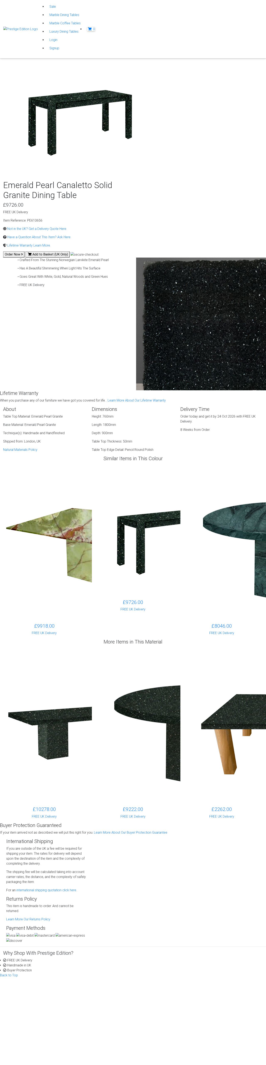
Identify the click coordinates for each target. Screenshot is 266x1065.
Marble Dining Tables (64, 15)
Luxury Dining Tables (64, 31)
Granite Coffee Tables (94, 989)
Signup (54, 48)
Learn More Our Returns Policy (28, 919)
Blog (214, 989)
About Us (18, 989)
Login (53, 40)
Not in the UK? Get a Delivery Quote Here (36, 229)
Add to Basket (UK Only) (50, 254)
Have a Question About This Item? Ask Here (38, 237)
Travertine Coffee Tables (95, 1009)
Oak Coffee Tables (91, 1019)
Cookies (21, 1042)
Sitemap (21, 1057)
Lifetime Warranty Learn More (28, 245)
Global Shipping (155, 1009)
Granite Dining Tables (93, 994)
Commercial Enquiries (160, 999)
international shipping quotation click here (46, 890)
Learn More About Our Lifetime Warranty (137, 400)
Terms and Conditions (30, 1052)
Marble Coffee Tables (65, 23)
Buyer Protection (156, 989)
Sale (52, 7)
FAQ (147, 1004)
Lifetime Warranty (157, 994)
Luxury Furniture (89, 1029)
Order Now (13, 254)
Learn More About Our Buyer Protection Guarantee (130, 832)
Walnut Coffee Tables (93, 1024)
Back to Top (9, 975)
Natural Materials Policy (20, 450)
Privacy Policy (25, 1037)
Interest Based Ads (28, 1047)
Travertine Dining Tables (95, 1014)
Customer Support (24, 994)
